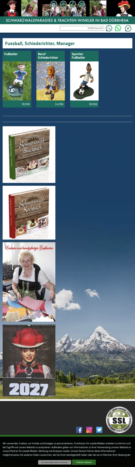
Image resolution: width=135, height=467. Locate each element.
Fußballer (11, 54)
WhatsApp (118, 27)
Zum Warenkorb (128, 26)
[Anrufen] (72, 4)
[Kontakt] (81, 4)
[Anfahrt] (63, 4)
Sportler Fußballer (78, 56)
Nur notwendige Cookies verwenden (55, 462)
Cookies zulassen (84, 462)
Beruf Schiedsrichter (48, 56)
